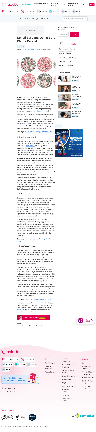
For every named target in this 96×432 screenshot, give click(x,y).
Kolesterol (72, 57)
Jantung (61, 53)
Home (17, 19)
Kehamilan (62, 57)
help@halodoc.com (9, 388)
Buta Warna (21, 46)
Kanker (61, 65)
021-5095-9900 (8, 392)
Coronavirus (63, 49)
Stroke (69, 53)
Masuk (91, 4)
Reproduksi (70, 65)
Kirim (74, 34)
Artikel (24, 19)
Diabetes (72, 49)
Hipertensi (62, 61)
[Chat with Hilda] (85, 320)
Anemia (71, 61)
